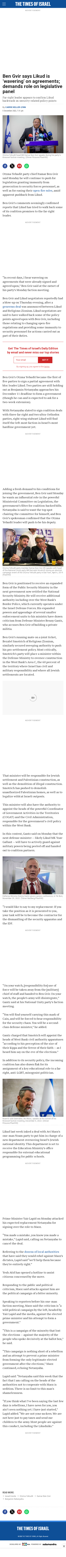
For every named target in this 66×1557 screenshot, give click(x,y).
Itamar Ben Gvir (44, 1496)
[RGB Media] (26, 1545)
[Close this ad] (64, 1546)
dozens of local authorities (41, 1252)
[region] (33, 41)
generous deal (12, 306)
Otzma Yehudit (26, 1496)
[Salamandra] (49, 1545)
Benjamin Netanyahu (14, 1499)
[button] (4, 4)
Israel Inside (10, 1496)
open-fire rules (42, 190)
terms (47, 367)
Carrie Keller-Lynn (15, 107)
